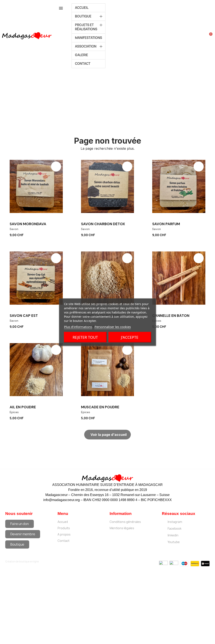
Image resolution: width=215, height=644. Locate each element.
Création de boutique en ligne (22, 561)
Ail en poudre (23, 407)
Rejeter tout (85, 337)
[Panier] (209, 36)
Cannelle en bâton (170, 315)
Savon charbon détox (103, 224)
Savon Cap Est (24, 315)
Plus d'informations (78, 326)
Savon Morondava (28, 224)
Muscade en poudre (100, 407)
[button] (60, 234)
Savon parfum (166, 224)
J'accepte (129, 337)
